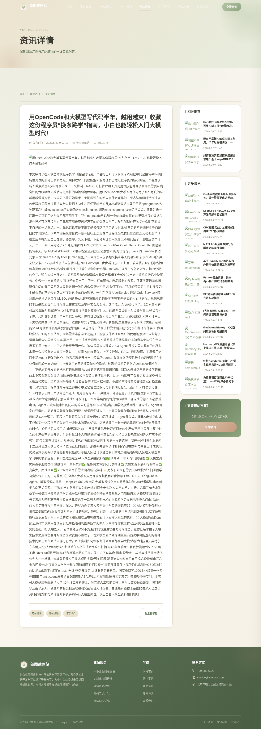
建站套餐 (184, 6)
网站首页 (148, 671)
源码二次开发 (102, 693)
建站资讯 (145, 6)
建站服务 (85, 6)
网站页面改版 (102, 686)
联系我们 (148, 700)
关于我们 (163, 6)
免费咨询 (231, 6)
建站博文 (106, 6)
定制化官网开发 (103, 678)
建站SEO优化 (102, 700)
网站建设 (37, 613)
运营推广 (71, 613)
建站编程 (54, 613)
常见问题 (202, 6)
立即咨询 (211, 427)
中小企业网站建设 (104, 671)
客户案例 (126, 6)
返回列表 (151, 613)
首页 (70, 6)
